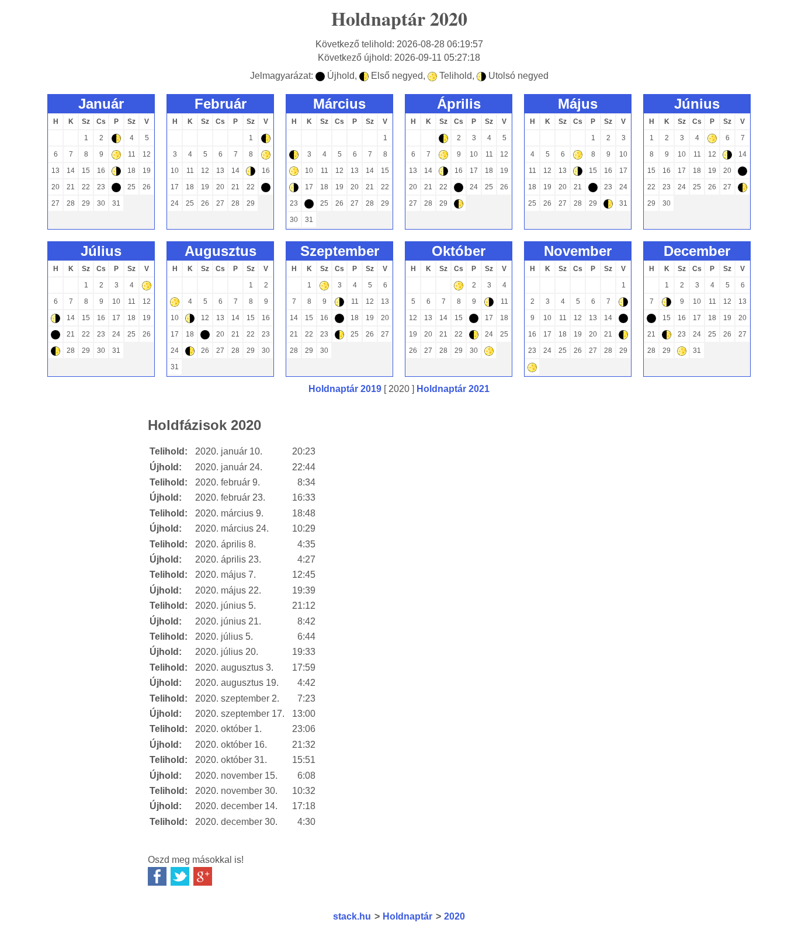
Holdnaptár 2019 (344, 389)
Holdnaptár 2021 (453, 389)
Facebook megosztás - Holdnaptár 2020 (157, 876)
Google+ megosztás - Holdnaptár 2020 (202, 876)
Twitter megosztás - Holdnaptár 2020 (180, 876)
